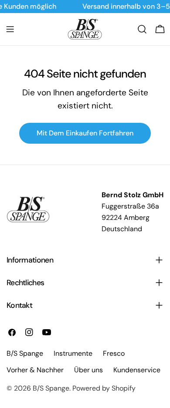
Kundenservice (136, 369)
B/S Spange (51, 388)
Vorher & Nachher (35, 369)
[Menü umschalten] (10, 29)
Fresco (114, 353)
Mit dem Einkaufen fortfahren (85, 133)
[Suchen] (142, 29)
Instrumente (73, 353)
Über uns (88, 369)
